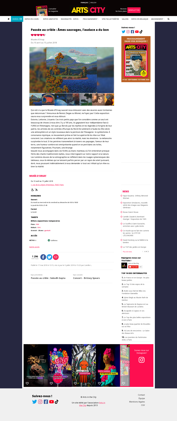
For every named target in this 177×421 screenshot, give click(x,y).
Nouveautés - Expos (70, 19)
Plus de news (127, 252)
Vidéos (15, 19)
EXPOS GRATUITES (50, 19)
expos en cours (32, 19)
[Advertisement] (136, 122)
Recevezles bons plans (121, 10)
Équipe (142, 398)
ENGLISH (93, 3)
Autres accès (34, 247)
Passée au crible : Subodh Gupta (48, 278)
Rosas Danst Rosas (130, 212)
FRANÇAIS (84, 3)
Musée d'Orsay (37, 175)
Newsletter (133, 10)
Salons (125, 19)
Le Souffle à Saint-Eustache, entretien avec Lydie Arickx (134, 224)
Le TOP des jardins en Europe (134, 247)
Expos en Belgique (139, 19)
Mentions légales (137, 401)
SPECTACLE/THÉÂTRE (110, 19)
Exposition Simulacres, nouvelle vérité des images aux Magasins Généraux (135, 205)
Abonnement (157, 19)
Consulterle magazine (53, 10)
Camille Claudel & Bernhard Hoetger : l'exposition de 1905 (134, 217)
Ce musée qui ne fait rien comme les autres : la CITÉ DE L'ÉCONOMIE (136, 233)
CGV (143, 405)
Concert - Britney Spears (86, 278)
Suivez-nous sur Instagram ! (141, 351)
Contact (141, 395)
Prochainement (90, 19)
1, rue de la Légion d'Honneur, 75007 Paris (47, 185)
